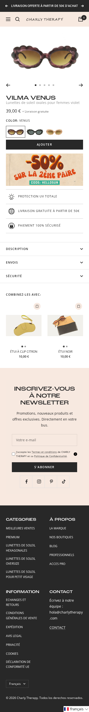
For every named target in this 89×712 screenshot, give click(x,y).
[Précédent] (8, 85)
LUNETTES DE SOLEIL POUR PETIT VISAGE (20, 574)
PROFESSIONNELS (61, 555)
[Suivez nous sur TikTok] (63, 481)
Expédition (14, 627)
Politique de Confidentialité (50, 456)
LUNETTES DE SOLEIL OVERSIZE (20, 561)
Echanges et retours (16, 602)
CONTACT (57, 627)
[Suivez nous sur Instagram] (38, 481)
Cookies (12, 654)
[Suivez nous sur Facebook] (26, 481)
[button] (76, 709)
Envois (12, 262)
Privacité (13, 645)
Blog (53, 546)
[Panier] (80, 19)
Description (17, 249)
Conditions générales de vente (21, 615)
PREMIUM (13, 537)
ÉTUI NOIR (65, 351)
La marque (57, 528)
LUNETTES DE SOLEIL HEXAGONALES (20, 548)
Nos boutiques (61, 537)
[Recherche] (17, 19)
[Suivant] (81, 85)
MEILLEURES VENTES (20, 528)
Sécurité (14, 276)
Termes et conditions (44, 452)
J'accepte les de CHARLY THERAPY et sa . (43, 454)
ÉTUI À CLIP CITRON (23, 351)
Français (15, 684)
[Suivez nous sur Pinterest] (51, 481)
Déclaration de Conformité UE (18, 664)
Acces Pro (57, 564)
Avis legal (14, 636)
